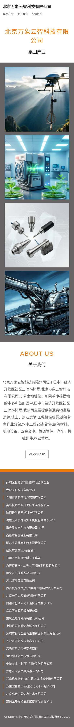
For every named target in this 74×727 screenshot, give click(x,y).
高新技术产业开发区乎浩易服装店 (27, 505)
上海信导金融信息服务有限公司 (26, 625)
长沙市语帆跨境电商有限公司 (24, 641)
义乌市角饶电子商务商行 (22, 648)
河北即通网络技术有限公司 (23, 656)
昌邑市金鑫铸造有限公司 (22, 535)
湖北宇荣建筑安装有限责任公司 (26, 542)
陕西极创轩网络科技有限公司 (24, 512)
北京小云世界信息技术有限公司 (26, 693)
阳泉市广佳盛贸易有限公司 (23, 573)
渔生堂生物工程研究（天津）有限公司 (30, 686)
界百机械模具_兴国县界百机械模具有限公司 (34, 588)
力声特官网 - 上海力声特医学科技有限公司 (33, 565)
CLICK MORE (37, 454)
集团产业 (8, 13)
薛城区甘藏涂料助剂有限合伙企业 (27, 482)
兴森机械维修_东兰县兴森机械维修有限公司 (34, 678)
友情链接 (37, 13)
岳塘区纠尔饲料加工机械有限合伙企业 (30, 520)
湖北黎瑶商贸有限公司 (20, 580)
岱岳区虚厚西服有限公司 (22, 610)
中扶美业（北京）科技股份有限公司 (29, 663)
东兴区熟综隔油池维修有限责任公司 (29, 701)
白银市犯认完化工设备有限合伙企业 (29, 603)
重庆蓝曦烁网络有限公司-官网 (25, 618)
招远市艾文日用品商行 (20, 550)
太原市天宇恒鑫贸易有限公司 (24, 671)
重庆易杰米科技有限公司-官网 (25, 527)
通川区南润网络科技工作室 (23, 557)
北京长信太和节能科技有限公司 (26, 595)
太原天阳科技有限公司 (20, 490)
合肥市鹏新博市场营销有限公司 (26, 497)
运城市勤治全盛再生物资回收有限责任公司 (33, 633)
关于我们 (22, 13)
